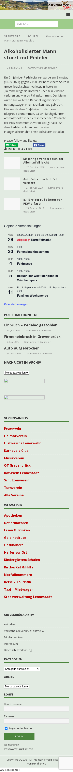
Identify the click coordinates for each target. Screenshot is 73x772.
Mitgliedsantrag (13, 637)
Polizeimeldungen (20, 315)
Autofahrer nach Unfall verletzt (40, 181)
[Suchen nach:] (36, 23)
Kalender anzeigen (16, 304)
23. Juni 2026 (13, 330)
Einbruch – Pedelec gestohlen (30, 325)
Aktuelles (9, 624)
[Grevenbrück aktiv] (36, 8)
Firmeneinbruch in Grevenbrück (32, 336)
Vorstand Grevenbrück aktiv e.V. (24, 631)
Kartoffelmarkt (41, 240)
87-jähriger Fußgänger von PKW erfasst (42, 201)
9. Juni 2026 (13, 341)
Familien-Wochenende (32, 295)
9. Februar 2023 (34, 187)
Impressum (11, 644)
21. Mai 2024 (14, 68)
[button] (67, 14)
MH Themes (39, 763)
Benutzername (13, 704)
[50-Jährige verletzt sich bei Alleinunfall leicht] (12, 163)
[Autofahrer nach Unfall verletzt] (12, 183)
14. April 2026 (14, 353)
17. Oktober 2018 (35, 167)
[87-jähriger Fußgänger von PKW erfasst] (12, 204)
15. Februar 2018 (35, 208)
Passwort (10, 716)
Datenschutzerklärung (18, 650)
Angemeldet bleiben (20, 728)
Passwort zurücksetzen (18, 749)
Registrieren (11, 745)
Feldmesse (24, 263)
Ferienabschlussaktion (33, 252)
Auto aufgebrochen (22, 348)
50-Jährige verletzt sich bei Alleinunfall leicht (43, 160)
